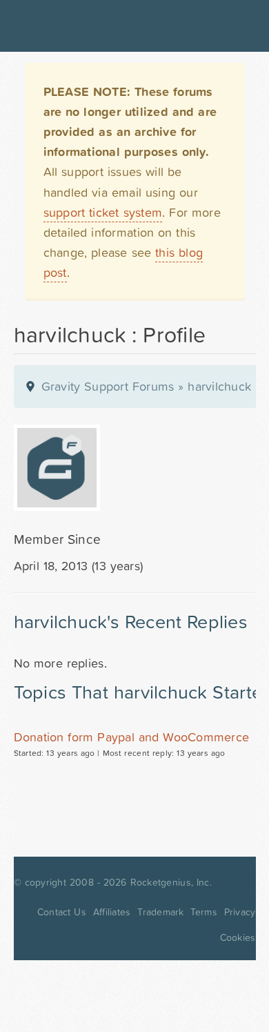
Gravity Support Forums (108, 386)
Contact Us (61, 912)
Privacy (240, 912)
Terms (203, 912)
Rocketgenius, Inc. (171, 882)
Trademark (160, 912)
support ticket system (103, 212)
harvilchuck (219, 386)
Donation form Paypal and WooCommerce (132, 737)
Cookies (238, 937)
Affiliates (112, 912)
